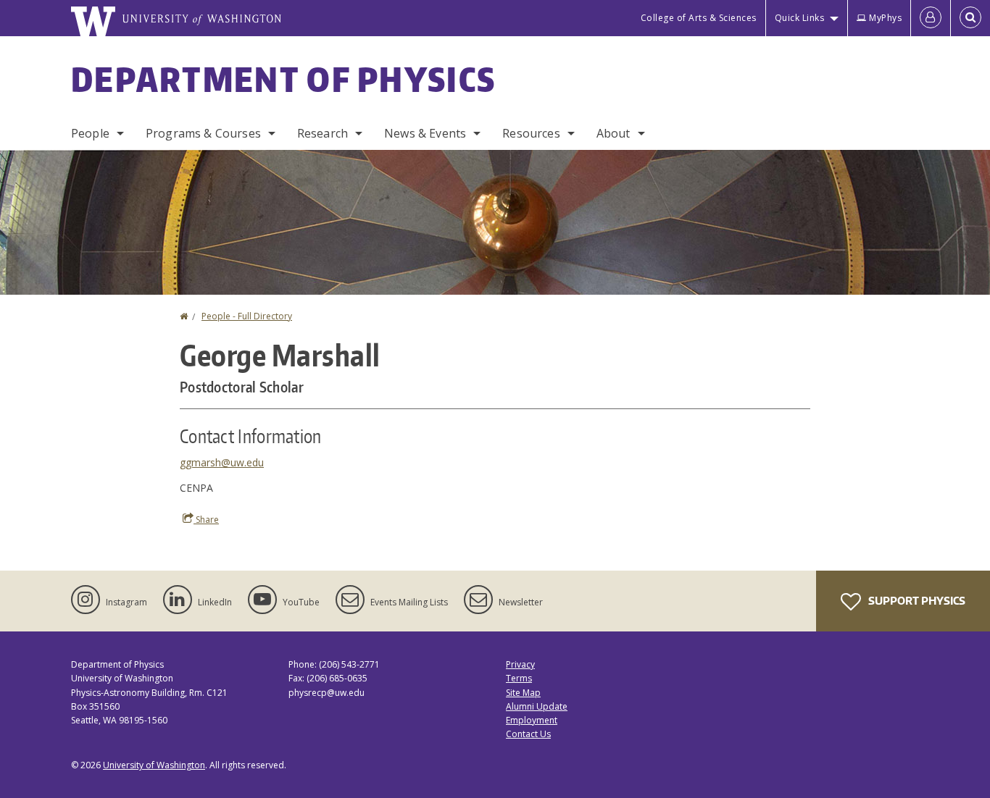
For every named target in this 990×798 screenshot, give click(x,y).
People (90, 133)
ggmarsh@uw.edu (222, 462)
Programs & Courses (203, 133)
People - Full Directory (246, 316)
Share (206, 519)
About (613, 133)
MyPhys (885, 18)
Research (322, 133)
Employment (531, 720)
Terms (519, 678)
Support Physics (915, 601)
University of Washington (154, 765)
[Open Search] (970, 18)
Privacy (520, 664)
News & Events (425, 133)
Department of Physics (283, 79)
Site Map (523, 692)
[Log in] (930, 18)
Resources (531, 133)
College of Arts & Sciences (699, 18)
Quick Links (800, 18)
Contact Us (528, 734)
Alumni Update (536, 706)
